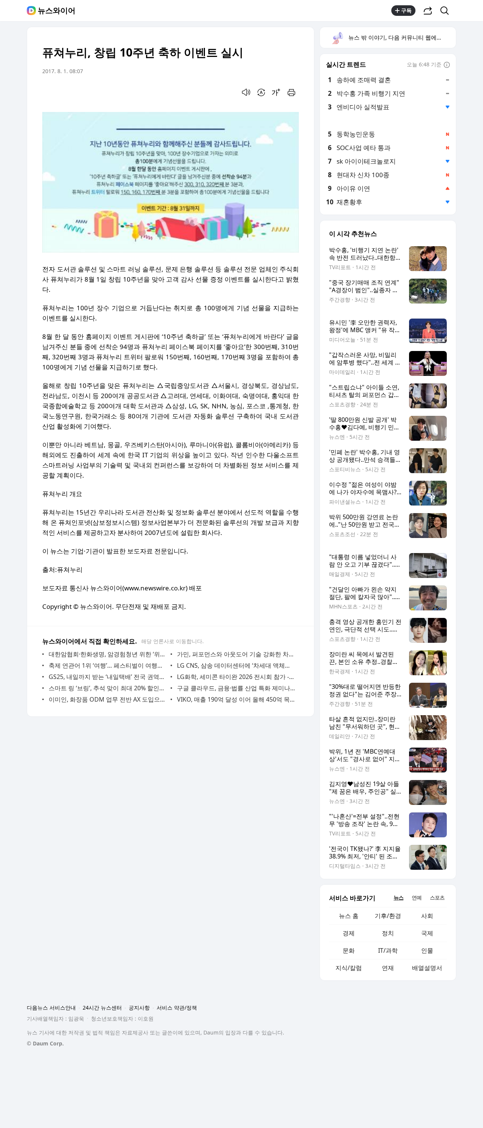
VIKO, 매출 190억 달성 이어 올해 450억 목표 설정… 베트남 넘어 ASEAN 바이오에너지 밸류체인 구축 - (236, 699)
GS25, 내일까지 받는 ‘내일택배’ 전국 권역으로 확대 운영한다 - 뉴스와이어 (108, 677)
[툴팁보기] (447, 65)
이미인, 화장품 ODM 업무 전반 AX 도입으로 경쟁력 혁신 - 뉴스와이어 (108, 699)
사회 (427, 916)
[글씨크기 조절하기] (276, 92)
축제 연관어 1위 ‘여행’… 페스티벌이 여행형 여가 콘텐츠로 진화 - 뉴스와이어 (108, 665)
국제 (427, 933)
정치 (388, 933)
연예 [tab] (416, 897)
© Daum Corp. (45, 1043)
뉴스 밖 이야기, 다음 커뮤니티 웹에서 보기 (401, 37)
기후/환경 (388, 916)
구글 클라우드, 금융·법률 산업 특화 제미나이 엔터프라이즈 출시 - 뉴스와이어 (236, 688)
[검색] (447, 10)
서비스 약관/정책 (177, 1007)
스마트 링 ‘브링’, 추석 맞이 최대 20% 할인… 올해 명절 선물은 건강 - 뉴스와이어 (108, 688)
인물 (427, 950)
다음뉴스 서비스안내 (51, 1007)
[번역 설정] (261, 92)
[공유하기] (428, 10)
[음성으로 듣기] (246, 92)
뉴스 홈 (348, 916)
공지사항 (139, 1007)
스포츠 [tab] (437, 897)
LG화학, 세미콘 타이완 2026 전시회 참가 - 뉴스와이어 (236, 677)
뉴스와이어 (56, 10)
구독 (406, 10)
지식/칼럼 (348, 968)
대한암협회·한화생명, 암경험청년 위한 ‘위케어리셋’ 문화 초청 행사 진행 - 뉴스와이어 (108, 654)
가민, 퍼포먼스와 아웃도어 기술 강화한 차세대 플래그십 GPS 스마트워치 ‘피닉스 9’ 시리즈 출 (236, 654)
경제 (349, 933)
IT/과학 (388, 950)
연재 (388, 968)
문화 (349, 950)
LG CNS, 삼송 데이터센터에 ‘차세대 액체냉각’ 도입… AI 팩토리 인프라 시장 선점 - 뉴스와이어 (236, 665)
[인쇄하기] (291, 92)
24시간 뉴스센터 (102, 1007)
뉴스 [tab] (398, 897)
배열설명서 (427, 968)
